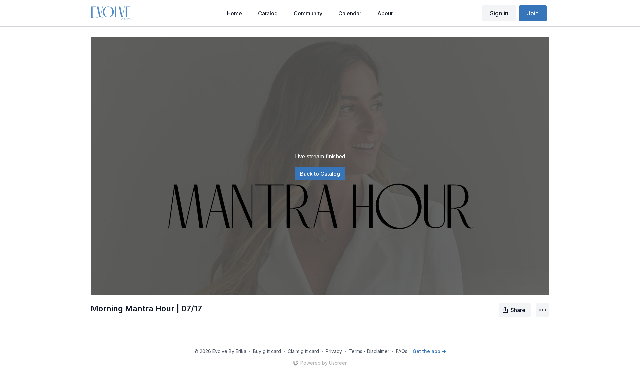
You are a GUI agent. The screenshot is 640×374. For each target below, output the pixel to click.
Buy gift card (267, 351)
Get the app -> (429, 351)
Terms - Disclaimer (369, 351)
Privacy (334, 351)
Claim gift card (303, 351)
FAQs (401, 351)
